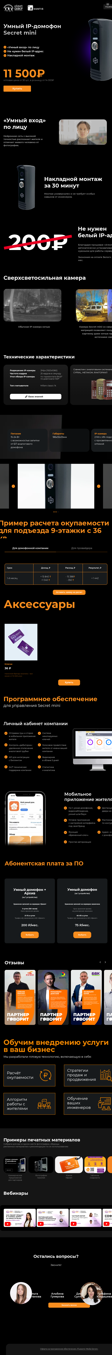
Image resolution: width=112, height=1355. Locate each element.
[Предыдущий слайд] (13, 486)
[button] (17, 89)
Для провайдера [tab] (81, 548)
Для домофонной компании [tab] (30, 548)
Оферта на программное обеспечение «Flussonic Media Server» (69, 1349)
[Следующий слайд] (98, 486)
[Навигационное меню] (108, 4)
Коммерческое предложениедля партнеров (15, 1177)
